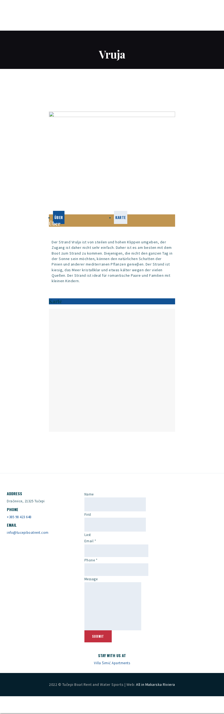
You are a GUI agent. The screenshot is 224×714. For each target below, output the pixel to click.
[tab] (58, 217)
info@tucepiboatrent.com (28, 532)
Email (90, 541)
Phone (91, 560)
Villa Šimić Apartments (112, 663)
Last (87, 534)
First (87, 514)
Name (89, 494)
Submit (98, 636)
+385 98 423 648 (19, 517)
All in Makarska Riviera (155, 684)
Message (91, 579)
